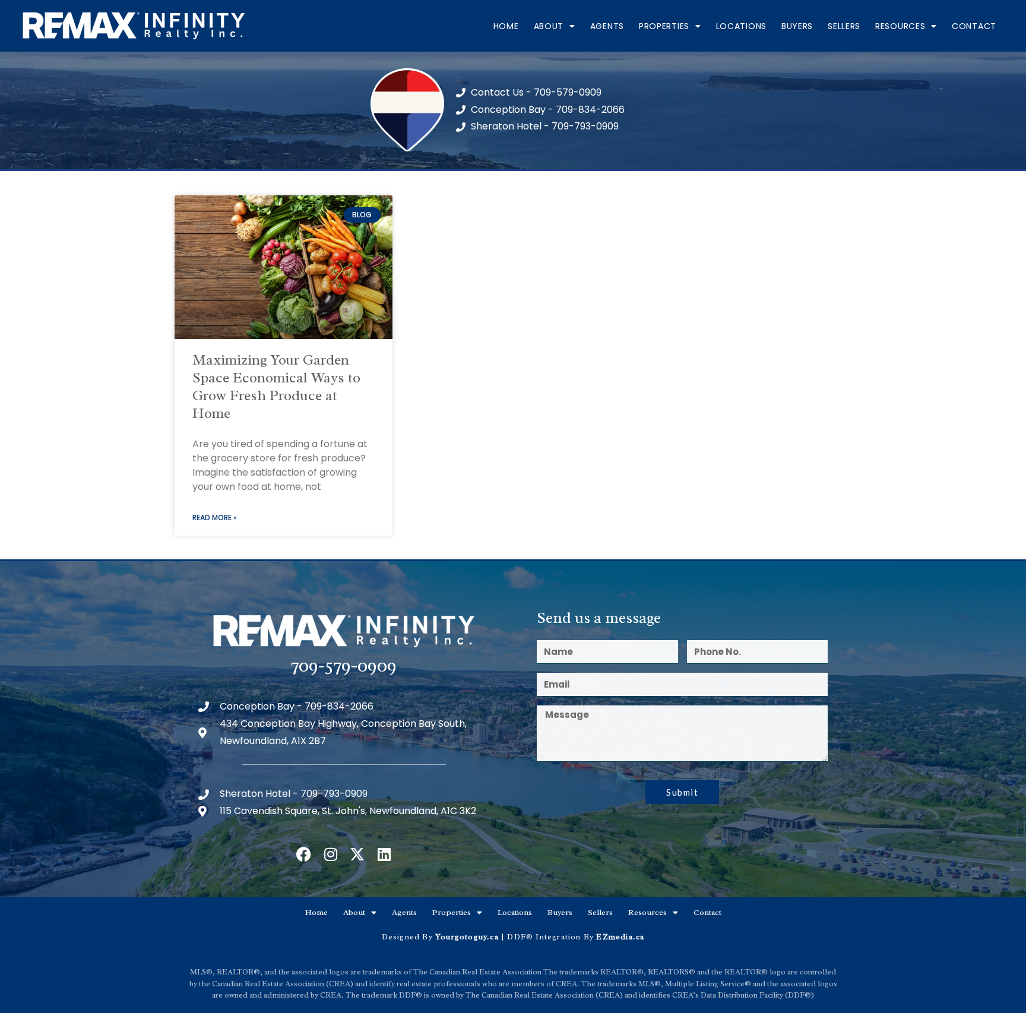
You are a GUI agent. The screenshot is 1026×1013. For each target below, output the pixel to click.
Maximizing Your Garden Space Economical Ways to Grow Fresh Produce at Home (276, 386)
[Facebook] (303, 854)
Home (506, 26)
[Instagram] (330, 854)
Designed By (408, 937)
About (549, 26)
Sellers (844, 26)
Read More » (214, 517)
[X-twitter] (357, 854)
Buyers (797, 26)
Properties (664, 26)
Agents (607, 26)
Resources (900, 26)
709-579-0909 (344, 665)
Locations (741, 26)
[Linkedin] (383, 854)
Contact (974, 26)
